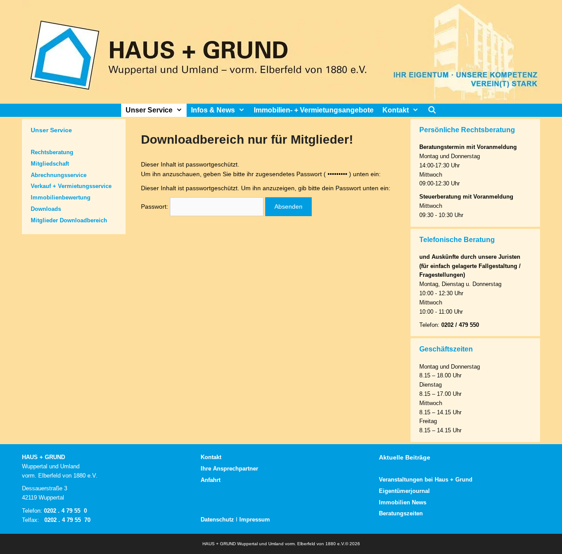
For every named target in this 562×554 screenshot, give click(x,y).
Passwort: (155, 206)
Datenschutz (217, 519)
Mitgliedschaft (50, 163)
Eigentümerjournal (404, 491)
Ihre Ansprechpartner (229, 468)
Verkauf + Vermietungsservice (71, 186)
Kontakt (395, 110)
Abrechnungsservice (58, 175)
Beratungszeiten (401, 513)
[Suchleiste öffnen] (432, 110)
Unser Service (149, 110)
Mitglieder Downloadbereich (69, 220)
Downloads (46, 209)
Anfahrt (210, 480)
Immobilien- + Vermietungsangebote (314, 110)
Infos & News (213, 110)
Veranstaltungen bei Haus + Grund (425, 479)
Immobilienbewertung (60, 197)
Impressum (254, 519)
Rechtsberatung (52, 152)
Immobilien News (402, 502)
